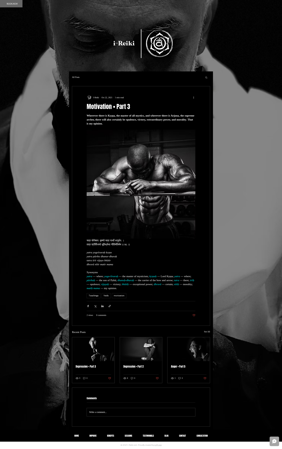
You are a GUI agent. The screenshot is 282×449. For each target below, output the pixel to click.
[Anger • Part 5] (188, 349)
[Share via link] (109, 306)
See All (207, 332)
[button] (206, 77)
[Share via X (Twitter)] (95, 306)
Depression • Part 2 (133, 366)
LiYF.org (158, 445)
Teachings (94, 295)
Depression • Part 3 (86, 366)
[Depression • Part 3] (93, 349)
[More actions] (193, 97)
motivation (119, 295)
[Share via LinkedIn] (102, 306)
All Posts (75, 77)
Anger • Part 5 (178, 366)
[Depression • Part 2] (141, 349)
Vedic (106, 295)
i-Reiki (124, 43)
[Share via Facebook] (88, 306)
